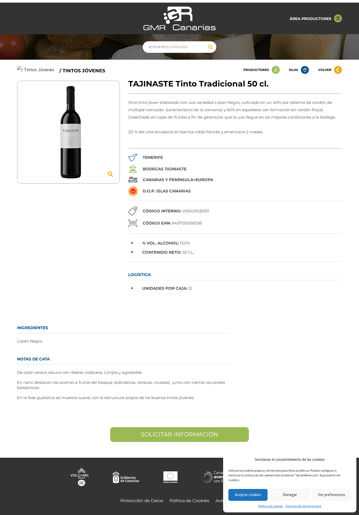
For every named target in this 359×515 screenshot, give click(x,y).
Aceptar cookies (248, 494)
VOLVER (324, 70)
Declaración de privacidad (303, 506)
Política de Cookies (189, 500)
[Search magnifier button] (210, 47)
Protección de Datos (141, 500)
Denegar (290, 494)
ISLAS (293, 70)
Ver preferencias (331, 494)
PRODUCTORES (256, 70)
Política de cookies (270, 506)
